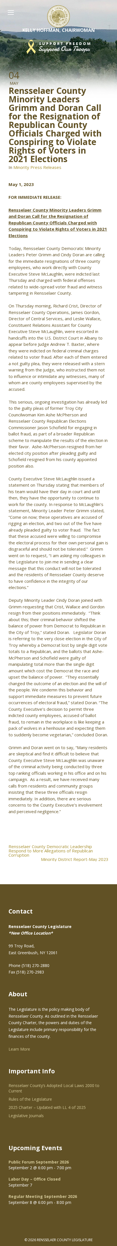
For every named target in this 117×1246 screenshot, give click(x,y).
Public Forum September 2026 (39, 1162)
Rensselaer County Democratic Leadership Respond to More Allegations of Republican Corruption (51, 850)
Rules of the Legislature (30, 1099)
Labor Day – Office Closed (34, 1179)
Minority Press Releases (37, 167)
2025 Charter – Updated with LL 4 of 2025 (47, 1107)
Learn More (19, 1049)
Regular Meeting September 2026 (43, 1196)
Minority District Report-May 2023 (74, 859)
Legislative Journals (26, 1115)
